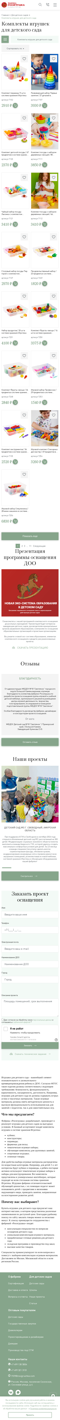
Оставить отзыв (30, 742)
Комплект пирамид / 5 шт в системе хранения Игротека (13, 94)
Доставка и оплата (18, 1290)
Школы (33, 1290)
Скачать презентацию (32, 647)
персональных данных (42, 1020)
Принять (30, 1415)
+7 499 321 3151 (19, 1370)
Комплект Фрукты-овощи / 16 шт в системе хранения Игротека (44, 331)
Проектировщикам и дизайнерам (25, 1336)
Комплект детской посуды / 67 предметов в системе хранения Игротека (15, 153)
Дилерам (12, 1343)
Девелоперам (15, 1330)
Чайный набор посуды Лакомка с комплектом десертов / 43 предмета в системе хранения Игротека (13, 212)
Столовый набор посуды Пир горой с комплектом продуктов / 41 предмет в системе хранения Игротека (14, 272)
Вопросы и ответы (18, 1296)
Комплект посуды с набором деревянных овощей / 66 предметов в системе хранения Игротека (45, 212)
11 (30, 545)
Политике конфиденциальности (43, 1408)
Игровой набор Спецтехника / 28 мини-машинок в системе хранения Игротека (14, 509)
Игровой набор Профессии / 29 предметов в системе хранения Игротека (43, 391)
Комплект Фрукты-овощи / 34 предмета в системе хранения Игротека (14, 391)
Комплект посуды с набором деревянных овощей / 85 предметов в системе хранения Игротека (45, 153)
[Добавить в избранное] (24, 58)
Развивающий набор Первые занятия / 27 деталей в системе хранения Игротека (44, 94)
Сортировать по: (15, 48)
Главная (5, 15)
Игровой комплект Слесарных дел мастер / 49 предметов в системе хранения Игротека (44, 450)
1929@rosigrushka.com (23, 1375)
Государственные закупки (22, 1323)
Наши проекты (37, 1296)
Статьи (33, 1303)
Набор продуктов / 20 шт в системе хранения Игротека (13, 331)
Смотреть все (27, 876)
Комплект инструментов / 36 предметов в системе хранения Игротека (15, 450)
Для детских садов (19, 15)
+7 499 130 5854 (19, 1364)
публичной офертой (22, 1022)
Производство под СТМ (21, 1350)
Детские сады (36, 1283)
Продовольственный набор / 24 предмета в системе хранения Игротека (43, 272)
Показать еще (30, 536)
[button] (57, 816)
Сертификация (16, 1283)
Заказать (28, 1045)
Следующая (39, 545)
